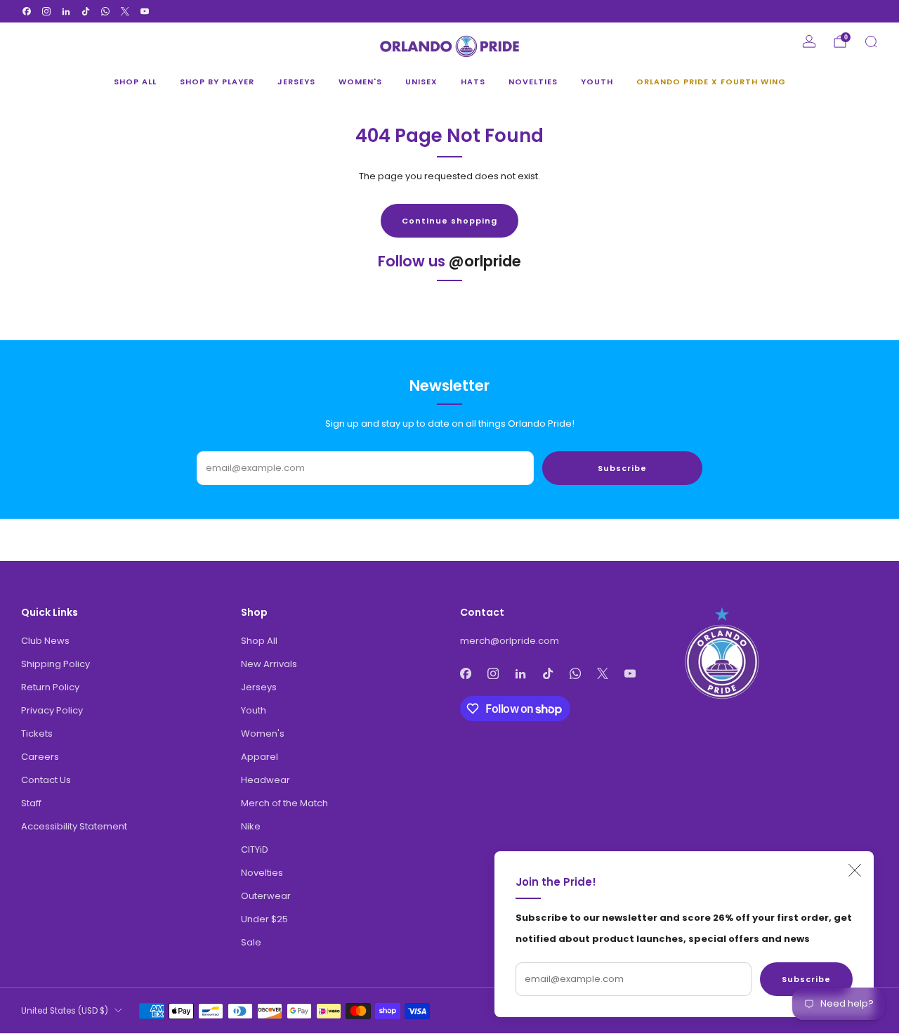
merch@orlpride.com (509, 640)
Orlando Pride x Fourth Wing (711, 81)
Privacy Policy (52, 710)
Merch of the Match (284, 803)
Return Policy (50, 687)
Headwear (265, 780)
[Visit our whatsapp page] (105, 11)
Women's (360, 81)
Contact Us (46, 780)
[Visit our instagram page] (46, 11)
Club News (45, 640)
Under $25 (264, 919)
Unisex (421, 81)
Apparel (259, 756)
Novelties (533, 81)
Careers (40, 756)
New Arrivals (269, 664)
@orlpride (485, 261)
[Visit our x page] (125, 11)
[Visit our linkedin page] (66, 11)
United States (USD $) (64, 1010)
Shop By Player (217, 81)
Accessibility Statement (74, 826)
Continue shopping (449, 220)
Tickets (37, 733)
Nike (251, 826)
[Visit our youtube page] (145, 11)
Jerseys (296, 81)
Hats (473, 81)
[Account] (809, 41)
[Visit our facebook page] (27, 11)
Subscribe (806, 979)
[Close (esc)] (855, 870)
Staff (31, 803)
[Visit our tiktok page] (86, 11)
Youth (597, 81)
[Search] (871, 41)
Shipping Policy (55, 664)
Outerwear (266, 896)
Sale (251, 942)
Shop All (135, 81)
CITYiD (254, 849)
